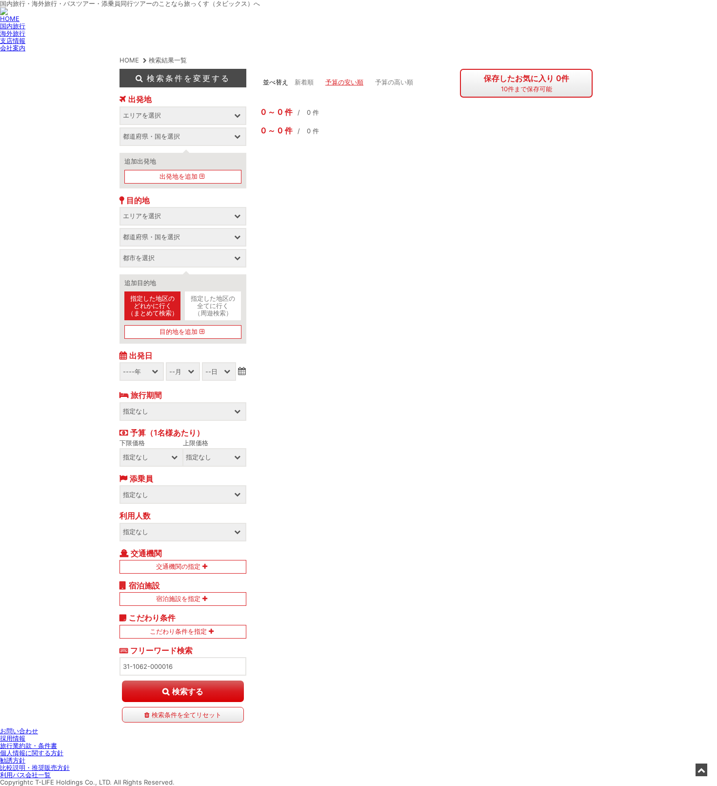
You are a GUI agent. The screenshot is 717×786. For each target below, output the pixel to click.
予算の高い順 (394, 82)
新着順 (304, 82)
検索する (187, 691)
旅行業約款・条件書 (28, 745)
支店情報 (12, 40)
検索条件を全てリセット (186, 715)
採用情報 (12, 738)
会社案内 (12, 48)
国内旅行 (12, 26)
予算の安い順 (344, 82)
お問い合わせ (19, 731)
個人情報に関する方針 (31, 753)
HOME (10, 18)
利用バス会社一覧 (25, 775)
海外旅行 (12, 33)
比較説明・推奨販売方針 (35, 767)
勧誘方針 (12, 760)
